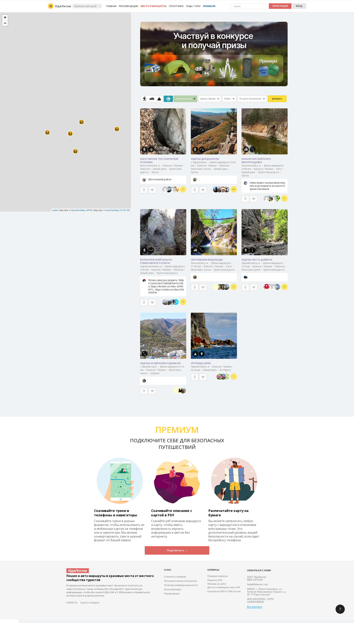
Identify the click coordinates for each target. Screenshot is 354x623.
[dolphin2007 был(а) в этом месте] (277, 287)
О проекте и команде (175, 576)
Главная (111, 6)
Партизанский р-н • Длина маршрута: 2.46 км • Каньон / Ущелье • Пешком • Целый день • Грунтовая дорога (163, 279)
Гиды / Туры (193, 6)
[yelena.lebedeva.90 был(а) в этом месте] (226, 189)
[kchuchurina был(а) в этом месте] (176, 302)
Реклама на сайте (216, 584)
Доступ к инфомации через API (223, 587)
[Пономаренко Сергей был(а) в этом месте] (219, 287)
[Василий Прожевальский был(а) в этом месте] (223, 287)
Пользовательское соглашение (180, 581)
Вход (299, 6)
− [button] (5, 23)
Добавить (277, 98)
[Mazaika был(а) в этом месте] (277, 198)
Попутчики (176, 6)
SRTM (89, 210)
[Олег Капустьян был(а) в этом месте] (226, 287)
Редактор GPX (214, 580)
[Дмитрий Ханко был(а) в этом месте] (223, 377)
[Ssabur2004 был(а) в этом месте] (226, 377)
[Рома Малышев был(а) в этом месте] (172, 189)
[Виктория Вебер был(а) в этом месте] (270, 198)
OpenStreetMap (78, 210)
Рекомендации (128, 6)
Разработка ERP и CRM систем (223, 591)
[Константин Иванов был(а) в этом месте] (270, 287)
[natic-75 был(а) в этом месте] (179, 390)
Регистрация (280, 6)
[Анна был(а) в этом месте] (219, 189)
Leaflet (55, 210)
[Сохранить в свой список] (152, 189)
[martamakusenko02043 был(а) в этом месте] (183, 390)
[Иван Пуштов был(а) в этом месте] (274, 198)
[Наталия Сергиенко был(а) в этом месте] (172, 302)
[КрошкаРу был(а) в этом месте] (219, 377)
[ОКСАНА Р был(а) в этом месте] (176, 189)
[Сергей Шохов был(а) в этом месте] (169, 302)
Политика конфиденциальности (181, 585)
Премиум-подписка (217, 576)
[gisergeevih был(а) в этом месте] (223, 189)
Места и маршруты (153, 6)
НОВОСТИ (71, 602)
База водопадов (172, 589)
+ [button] (5, 17)
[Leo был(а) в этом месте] (169, 189)
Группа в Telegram (89, 602)
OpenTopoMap (112, 210)
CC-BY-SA (124, 210)
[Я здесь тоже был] (144, 189)
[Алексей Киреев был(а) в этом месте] (176, 390)
